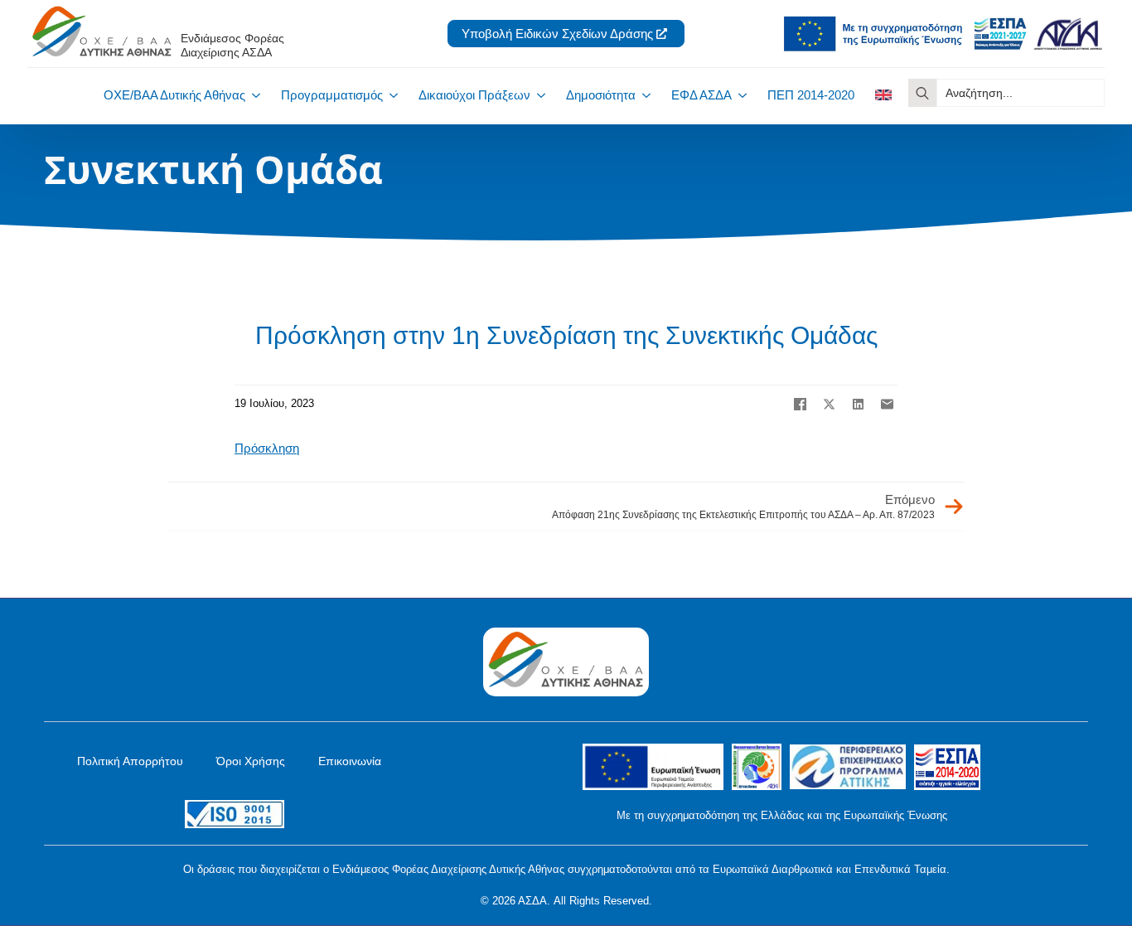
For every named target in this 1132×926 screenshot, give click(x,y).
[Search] (922, 93)
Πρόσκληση (267, 448)
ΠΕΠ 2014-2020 (810, 95)
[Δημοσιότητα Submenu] (643, 95)
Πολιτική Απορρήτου (130, 761)
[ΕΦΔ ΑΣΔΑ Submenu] (739, 95)
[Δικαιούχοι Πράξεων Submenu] (537, 95)
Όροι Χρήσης (250, 761)
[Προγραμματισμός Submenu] (390, 95)
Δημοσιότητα (601, 95)
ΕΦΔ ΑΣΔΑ (701, 95)
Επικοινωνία (349, 761)
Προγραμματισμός (332, 95)
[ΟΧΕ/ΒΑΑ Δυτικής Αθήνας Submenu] (252, 95)
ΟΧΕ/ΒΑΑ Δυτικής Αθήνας (174, 95)
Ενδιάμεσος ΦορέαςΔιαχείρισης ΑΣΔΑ (232, 45)
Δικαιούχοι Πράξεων (474, 95)
